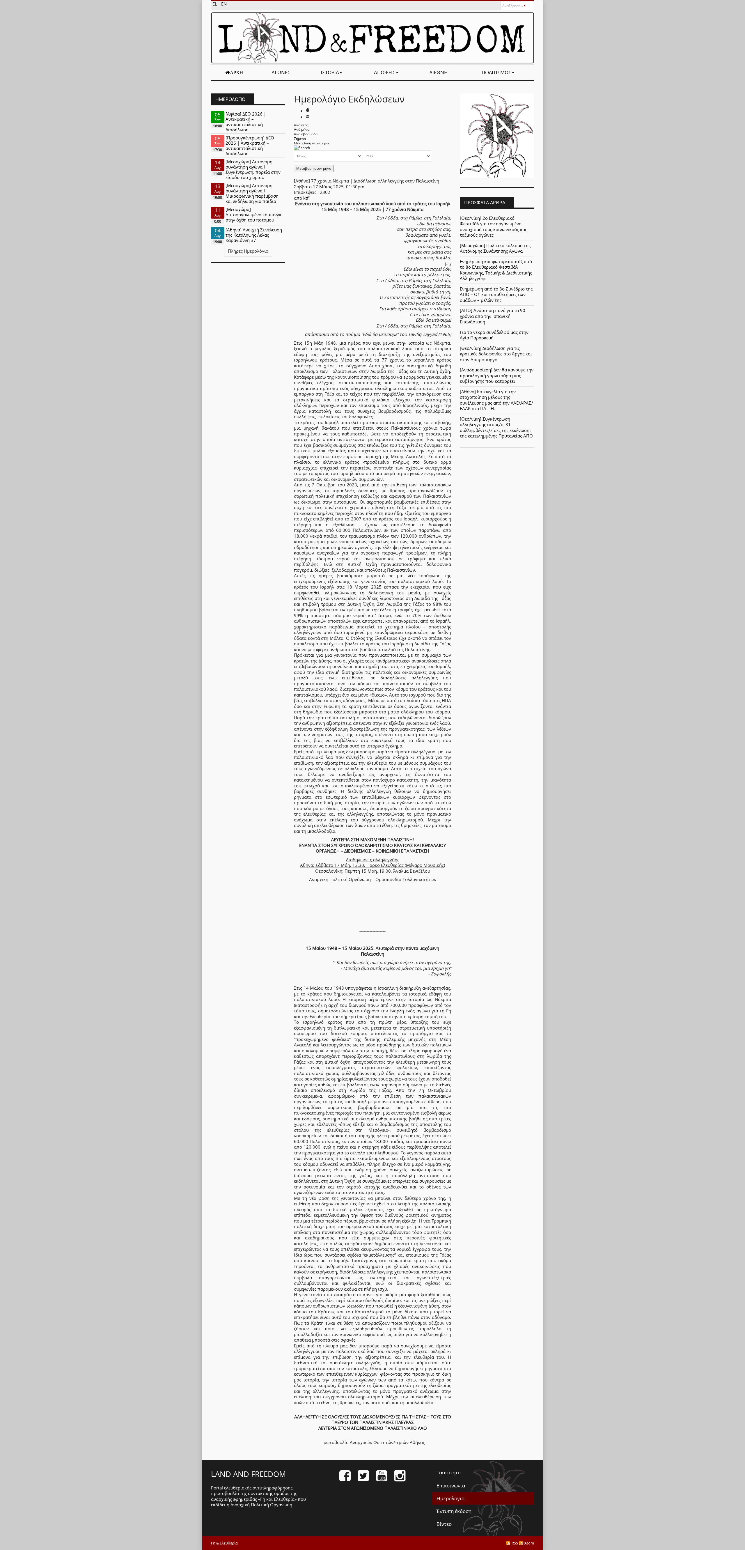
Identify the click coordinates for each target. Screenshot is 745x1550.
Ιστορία (330, 72)
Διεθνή (439, 72)
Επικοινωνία (451, 1485)
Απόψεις (384, 72)
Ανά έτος (301, 125)
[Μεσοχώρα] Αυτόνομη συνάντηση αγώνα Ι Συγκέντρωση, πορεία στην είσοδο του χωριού (253, 169)
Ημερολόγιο (450, 1498)
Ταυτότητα (449, 1472)
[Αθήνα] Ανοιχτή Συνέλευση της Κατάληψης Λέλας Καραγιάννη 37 (254, 235)
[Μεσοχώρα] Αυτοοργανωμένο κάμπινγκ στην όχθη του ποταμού (253, 214)
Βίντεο (444, 1524)
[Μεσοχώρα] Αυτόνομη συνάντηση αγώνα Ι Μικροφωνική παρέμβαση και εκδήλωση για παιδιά (252, 193)
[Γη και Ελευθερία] (372, 37)
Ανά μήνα (301, 129)
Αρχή (236, 72)
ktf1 (307, 198)
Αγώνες (281, 72)
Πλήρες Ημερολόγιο (248, 251)
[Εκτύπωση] (308, 111)
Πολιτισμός (496, 72)
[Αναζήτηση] (302, 147)
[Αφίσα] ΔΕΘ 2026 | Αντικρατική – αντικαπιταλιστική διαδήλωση (246, 121)
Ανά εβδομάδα (305, 134)
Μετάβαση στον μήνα (311, 143)
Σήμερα (300, 138)
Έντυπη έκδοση (454, 1511)
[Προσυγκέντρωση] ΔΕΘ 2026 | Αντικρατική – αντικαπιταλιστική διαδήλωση (250, 145)
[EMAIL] (308, 117)
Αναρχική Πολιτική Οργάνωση (261, 1505)
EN (224, 4)
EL (215, 4)
